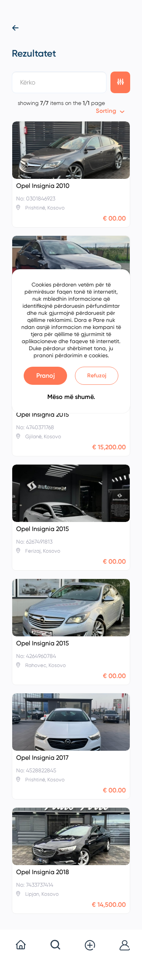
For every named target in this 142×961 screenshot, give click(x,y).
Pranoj (45, 375)
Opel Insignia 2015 (42, 415)
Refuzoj (96, 375)
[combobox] (110, 111)
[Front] (71, 150)
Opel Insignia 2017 (42, 758)
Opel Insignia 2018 (42, 872)
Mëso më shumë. (71, 397)
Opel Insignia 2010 (42, 186)
